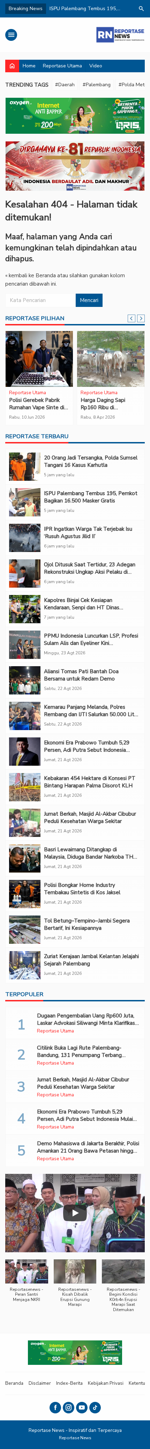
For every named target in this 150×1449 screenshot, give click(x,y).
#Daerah (65, 84)
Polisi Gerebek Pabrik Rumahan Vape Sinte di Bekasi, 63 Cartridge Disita (36, 411)
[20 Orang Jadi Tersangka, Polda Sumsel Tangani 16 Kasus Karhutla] (24, 467)
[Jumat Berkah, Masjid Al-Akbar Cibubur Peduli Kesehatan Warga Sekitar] (24, 823)
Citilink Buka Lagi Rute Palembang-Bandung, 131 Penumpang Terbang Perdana (79, 1055)
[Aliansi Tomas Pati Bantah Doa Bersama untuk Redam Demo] (24, 680)
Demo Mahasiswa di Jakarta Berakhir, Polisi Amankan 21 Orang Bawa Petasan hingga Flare (88, 1151)
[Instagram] (68, 1407)
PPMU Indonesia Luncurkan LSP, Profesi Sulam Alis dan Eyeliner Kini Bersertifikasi (91, 643)
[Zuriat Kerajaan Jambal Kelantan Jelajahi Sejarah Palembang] (24, 965)
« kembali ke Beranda (30, 275)
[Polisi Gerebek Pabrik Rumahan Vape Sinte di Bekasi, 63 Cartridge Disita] (39, 359)
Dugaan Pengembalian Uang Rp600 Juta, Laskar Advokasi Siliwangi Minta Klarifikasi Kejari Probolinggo (86, 1023)
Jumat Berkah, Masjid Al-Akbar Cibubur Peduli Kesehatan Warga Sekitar (90, 817)
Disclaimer (40, 1383)
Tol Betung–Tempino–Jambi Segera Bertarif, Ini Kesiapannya (87, 924)
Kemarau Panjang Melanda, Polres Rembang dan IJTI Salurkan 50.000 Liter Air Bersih (91, 714)
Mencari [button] (89, 300)
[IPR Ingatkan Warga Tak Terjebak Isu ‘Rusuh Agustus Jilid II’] (24, 538)
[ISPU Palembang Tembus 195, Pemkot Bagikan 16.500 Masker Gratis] (24, 502)
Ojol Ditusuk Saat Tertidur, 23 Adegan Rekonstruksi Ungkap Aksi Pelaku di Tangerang (89, 572)
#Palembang (97, 84)
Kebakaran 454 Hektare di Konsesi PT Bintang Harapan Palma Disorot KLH (89, 782)
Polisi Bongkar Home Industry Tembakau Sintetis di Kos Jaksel (82, 889)
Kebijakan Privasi (105, 1383)
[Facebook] (55, 1407)
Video (95, 65)
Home (29, 65)
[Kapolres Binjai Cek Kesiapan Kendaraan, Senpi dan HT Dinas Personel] (24, 609)
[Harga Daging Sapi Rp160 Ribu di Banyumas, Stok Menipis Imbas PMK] (110, 359)
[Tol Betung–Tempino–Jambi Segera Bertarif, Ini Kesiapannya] (24, 929)
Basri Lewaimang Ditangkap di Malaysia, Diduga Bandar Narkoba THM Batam (91, 857)
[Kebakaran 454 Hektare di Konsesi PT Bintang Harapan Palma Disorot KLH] (24, 787)
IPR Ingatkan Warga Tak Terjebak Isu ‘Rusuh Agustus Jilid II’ (88, 532)
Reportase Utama (62, 65)
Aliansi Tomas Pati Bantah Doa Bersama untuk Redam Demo (81, 675)
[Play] (75, 1213)
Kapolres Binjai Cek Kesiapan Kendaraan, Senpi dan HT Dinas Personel (81, 607)
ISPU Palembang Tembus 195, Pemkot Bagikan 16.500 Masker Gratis (90, 497)
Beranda (14, 1383)
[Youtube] (82, 1407)
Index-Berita (69, 1383)
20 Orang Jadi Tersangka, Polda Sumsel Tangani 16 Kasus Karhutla (90, 461)
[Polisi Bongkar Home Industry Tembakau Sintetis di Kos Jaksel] (24, 894)
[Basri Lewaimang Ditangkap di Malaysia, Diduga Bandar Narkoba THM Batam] (24, 858)
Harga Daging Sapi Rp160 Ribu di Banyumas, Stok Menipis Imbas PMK (109, 411)
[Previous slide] (131, 318)
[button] (26, 1284)
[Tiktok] (95, 1407)
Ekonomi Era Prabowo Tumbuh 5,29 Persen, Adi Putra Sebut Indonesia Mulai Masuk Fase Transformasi (86, 750)
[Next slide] (141, 318)
